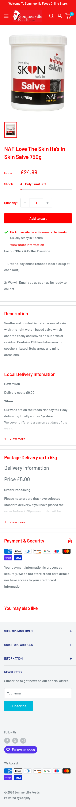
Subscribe (18, 706)
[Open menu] (6, 16)
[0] (68, 16)
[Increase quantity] (47, 202)
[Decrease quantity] (25, 202)
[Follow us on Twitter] (15, 740)
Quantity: (11, 203)
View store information (27, 245)
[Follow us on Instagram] (23, 740)
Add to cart (38, 218)
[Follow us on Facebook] (7, 740)
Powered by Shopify (17, 798)
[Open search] (51, 16)
